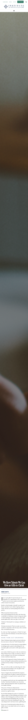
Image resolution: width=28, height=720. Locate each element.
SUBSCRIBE (5, 1)
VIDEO (10, 1)
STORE (14, 1)
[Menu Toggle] (14, 10)
